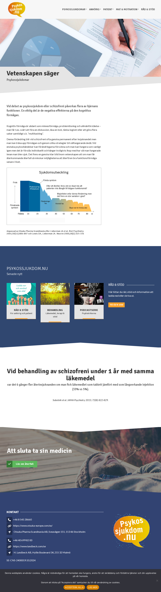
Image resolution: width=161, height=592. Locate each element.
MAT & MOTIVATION (126, 9)
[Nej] (157, 580)
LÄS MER (92, 587)
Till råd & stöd (116, 305)
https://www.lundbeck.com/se (29, 546)
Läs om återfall (24, 464)
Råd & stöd (148, 9)
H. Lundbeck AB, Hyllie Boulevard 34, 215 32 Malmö (42, 552)
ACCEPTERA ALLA (74, 587)
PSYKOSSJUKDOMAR (73, 9)
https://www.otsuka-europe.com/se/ (33, 525)
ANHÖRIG (94, 9)
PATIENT (107, 9)
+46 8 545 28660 (22, 519)
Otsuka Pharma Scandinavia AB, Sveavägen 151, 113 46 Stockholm (49, 531)
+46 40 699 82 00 (22, 540)
